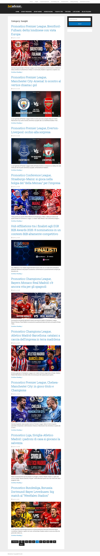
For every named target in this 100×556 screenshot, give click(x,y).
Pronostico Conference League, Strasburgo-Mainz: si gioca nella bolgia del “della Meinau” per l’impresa (35, 179)
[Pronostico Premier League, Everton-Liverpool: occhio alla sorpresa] (36, 151)
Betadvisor (10, 554)
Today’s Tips (59, 11)
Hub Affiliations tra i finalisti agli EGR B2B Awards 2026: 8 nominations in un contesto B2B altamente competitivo (36, 230)
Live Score (76, 11)
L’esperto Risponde (44, 1)
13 (26, 541)
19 (48, 541)
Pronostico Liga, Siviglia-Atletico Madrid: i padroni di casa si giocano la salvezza (35, 439)
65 (54, 541)
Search (79, 23)
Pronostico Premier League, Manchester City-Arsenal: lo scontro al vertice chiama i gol (36, 81)
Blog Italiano (86, 11)
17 (40, 541)
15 (33, 541)
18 (44, 541)
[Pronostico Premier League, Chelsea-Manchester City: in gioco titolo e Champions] (36, 409)
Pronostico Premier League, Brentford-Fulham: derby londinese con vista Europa (36, 30)
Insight (36, 1)
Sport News (38, 11)
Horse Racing (48, 11)
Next (21, 544)
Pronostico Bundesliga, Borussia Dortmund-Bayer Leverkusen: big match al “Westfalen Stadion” (32, 491)
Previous (15, 541)
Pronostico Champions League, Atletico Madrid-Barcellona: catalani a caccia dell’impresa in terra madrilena (35, 335)
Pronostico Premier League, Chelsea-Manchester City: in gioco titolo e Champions (35, 386)
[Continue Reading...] (16, 72)
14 (30, 541)
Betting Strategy (74, 1)
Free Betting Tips (55, 1)
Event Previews (64, 1)
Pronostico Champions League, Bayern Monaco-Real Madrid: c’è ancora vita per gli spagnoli (32, 282)
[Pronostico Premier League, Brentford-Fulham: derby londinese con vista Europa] (36, 53)
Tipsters (68, 11)
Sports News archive (85, 1)
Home (31, 1)
